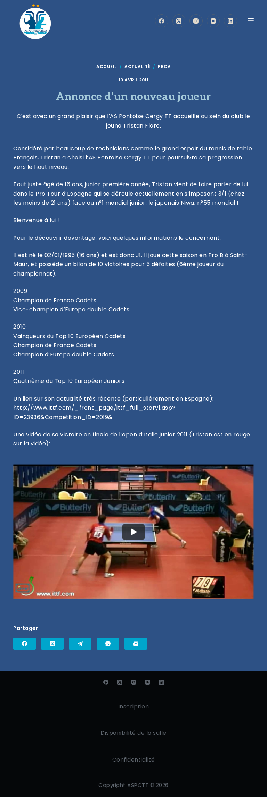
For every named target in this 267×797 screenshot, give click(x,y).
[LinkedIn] (230, 20)
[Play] (133, 532)
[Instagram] (196, 20)
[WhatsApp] (108, 644)
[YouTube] (213, 20)
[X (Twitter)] (179, 20)
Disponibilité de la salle (133, 733)
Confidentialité (133, 760)
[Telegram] (80, 644)
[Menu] (251, 21)
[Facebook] (161, 20)
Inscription (133, 706)
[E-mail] (135, 644)
